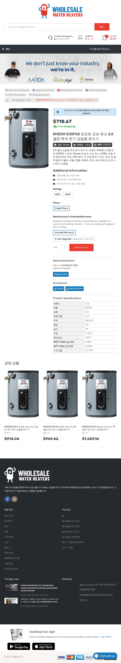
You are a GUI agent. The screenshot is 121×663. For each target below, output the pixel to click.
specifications (76, 288)
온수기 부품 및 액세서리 (73, 542)
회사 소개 (8, 515)
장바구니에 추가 (81, 247)
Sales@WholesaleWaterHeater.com (96, 595)
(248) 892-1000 (70, 265)
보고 (6, 542)
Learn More (105, 637)
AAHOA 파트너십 (12, 558)
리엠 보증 (8, 553)
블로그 (7, 547)
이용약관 (8, 563)
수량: (55, 247)
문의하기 (8, 521)
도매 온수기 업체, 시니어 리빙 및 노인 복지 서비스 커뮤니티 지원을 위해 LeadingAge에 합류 (39, 600)
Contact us (69, 110)
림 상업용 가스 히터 (71, 521)
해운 (6, 531)
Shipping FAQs (60, 274)
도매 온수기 (17, 656)
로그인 (90, 39)
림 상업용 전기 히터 (22, 100)
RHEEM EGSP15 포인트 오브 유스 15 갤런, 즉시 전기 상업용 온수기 (98, 428)
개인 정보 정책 (11, 569)
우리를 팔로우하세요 (99, 49)
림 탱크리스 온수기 (70, 531)
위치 (6, 526)
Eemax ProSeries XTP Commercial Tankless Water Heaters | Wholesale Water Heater (39, 588)
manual (59, 288)
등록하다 (89, 36)
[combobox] (56, 27)
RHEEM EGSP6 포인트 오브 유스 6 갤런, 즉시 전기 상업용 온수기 (21, 428)
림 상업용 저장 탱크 (71, 537)
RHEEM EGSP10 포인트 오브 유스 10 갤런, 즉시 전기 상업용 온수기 (59, 428)
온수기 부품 (67, 547)
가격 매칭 (8, 537)
